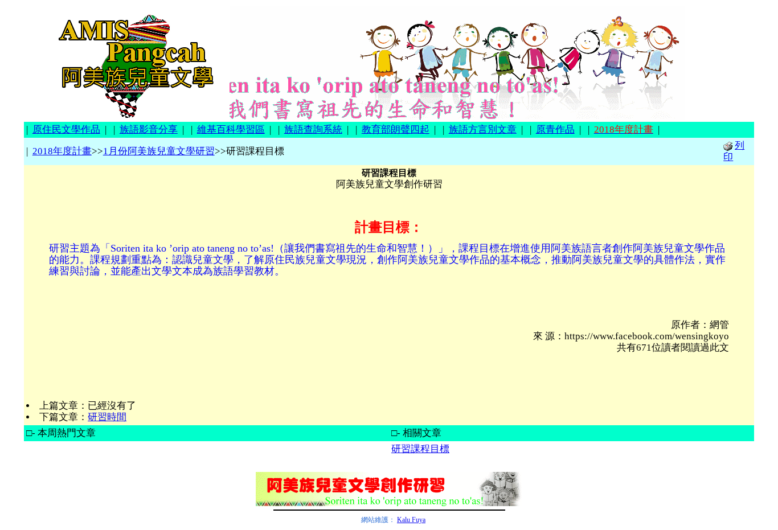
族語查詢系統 (313, 129)
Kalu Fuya (411, 520)
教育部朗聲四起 (395, 129)
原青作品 (555, 129)
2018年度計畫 (62, 151)
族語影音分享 (149, 129)
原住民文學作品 (66, 129)
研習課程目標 (420, 448)
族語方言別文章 (483, 129)
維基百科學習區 (231, 129)
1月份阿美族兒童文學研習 (159, 151)
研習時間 (107, 417)
